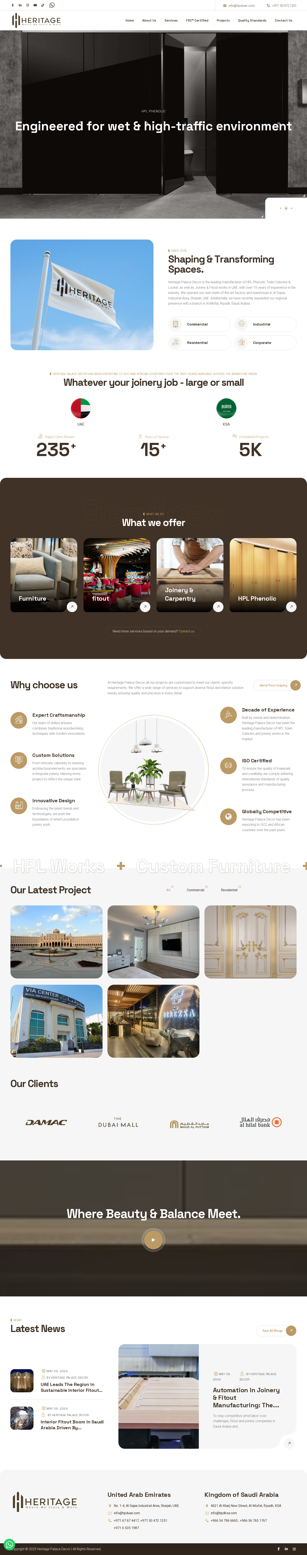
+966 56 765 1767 (253, 1521)
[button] (281, 208)
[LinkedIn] (20, 5)
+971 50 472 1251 (284, 6)
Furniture (32, 598)
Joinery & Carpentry (180, 594)
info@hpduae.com (242, 6)
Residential (229, 890)
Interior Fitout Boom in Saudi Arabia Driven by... (72, 1425)
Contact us (186, 631)
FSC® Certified (197, 20)
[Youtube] (35, 5)
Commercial (195, 890)
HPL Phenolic (257, 598)
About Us (149, 20)
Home (130, 20)
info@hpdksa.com (224, 1513)
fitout (100, 598)
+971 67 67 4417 (126, 1521)
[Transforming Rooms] (72, 607)
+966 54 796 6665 (224, 1521)
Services (171, 20)
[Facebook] (12, 5)
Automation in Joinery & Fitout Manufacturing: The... (246, 1397)
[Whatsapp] (52, 6)
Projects (223, 20)
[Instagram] (27, 5)
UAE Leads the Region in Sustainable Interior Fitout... (72, 1387)
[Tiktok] (43, 5)
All (168, 890)
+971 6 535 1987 (126, 1528)
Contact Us (283, 20)
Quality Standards (252, 20)
